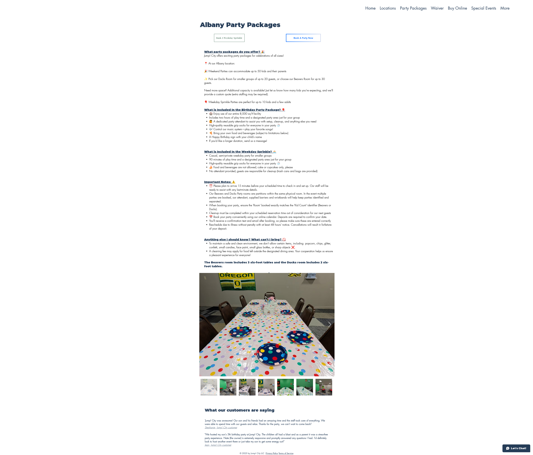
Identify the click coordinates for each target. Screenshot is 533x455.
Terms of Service (286, 453)
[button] (388, 8)
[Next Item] (329, 324)
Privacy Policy (272, 453)
